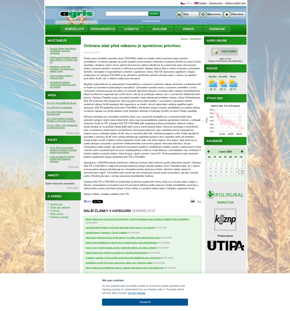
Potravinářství (103, 29)
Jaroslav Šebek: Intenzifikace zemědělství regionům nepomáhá (63, 50)
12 (221, 168)
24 (210, 176)
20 (226, 172)
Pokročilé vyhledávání (151, 21)
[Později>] (242, 151)
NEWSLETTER (225, 202)
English (203, 3)
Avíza (52, 95)
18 (215, 172)
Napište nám (56, 204)
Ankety (53, 175)
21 (231, 172)
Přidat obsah (237, 14)
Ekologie (160, 29)
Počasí (212, 68)
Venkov (188, 29)
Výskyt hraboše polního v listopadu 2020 (61, 77)
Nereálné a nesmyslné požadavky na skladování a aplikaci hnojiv (62, 69)
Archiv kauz (73, 167)
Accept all (145, 302)
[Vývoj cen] (225, 136)
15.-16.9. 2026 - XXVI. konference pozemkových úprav (62, 126)
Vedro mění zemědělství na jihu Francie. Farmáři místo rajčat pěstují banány (122, 243)
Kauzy (52, 139)
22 (236, 172)
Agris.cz (184, 39)
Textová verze (216, 3)
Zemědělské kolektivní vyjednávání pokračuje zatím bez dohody (63, 84)
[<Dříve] (208, 151)
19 (221, 172)
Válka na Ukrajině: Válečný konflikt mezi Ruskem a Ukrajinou (62, 159)
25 (215, 176)
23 (242, 172)
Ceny (186, 14)
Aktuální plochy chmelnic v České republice (106, 233)
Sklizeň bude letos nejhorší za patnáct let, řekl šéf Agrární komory (117, 253)
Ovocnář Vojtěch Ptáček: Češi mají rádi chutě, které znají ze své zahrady (120, 228)
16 (242, 168)
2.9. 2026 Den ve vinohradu (59, 107)
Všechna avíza (72, 133)
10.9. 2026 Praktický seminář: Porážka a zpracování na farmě (61, 119)
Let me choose (136, 293)
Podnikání (217, 29)
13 (226, 168)
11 (215, 168)
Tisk (199, 201)
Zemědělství (74, 29)
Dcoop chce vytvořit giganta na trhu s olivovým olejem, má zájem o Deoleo (121, 248)
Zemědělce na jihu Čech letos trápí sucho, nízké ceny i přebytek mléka (119, 263)
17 (210, 172)
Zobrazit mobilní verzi (235, 3)
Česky (189, 3)
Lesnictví (131, 29)
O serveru (55, 210)
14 (231, 168)
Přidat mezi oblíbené (60, 207)
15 (236, 168)
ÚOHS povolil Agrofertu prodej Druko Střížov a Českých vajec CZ (64, 60)
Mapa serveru (214, 14)
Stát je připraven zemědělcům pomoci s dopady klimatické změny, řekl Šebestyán (124, 268)
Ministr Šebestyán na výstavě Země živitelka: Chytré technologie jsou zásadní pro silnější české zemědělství (137, 219)
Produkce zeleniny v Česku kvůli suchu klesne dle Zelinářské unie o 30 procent (123, 258)
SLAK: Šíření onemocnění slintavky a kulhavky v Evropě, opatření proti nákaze (63, 150)
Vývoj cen (215, 98)
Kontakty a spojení (59, 217)
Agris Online (229, 51)
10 (210, 168)
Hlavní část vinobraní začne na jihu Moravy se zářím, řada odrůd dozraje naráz (123, 238)
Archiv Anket (72, 187)
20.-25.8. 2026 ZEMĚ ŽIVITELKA (62, 103)
